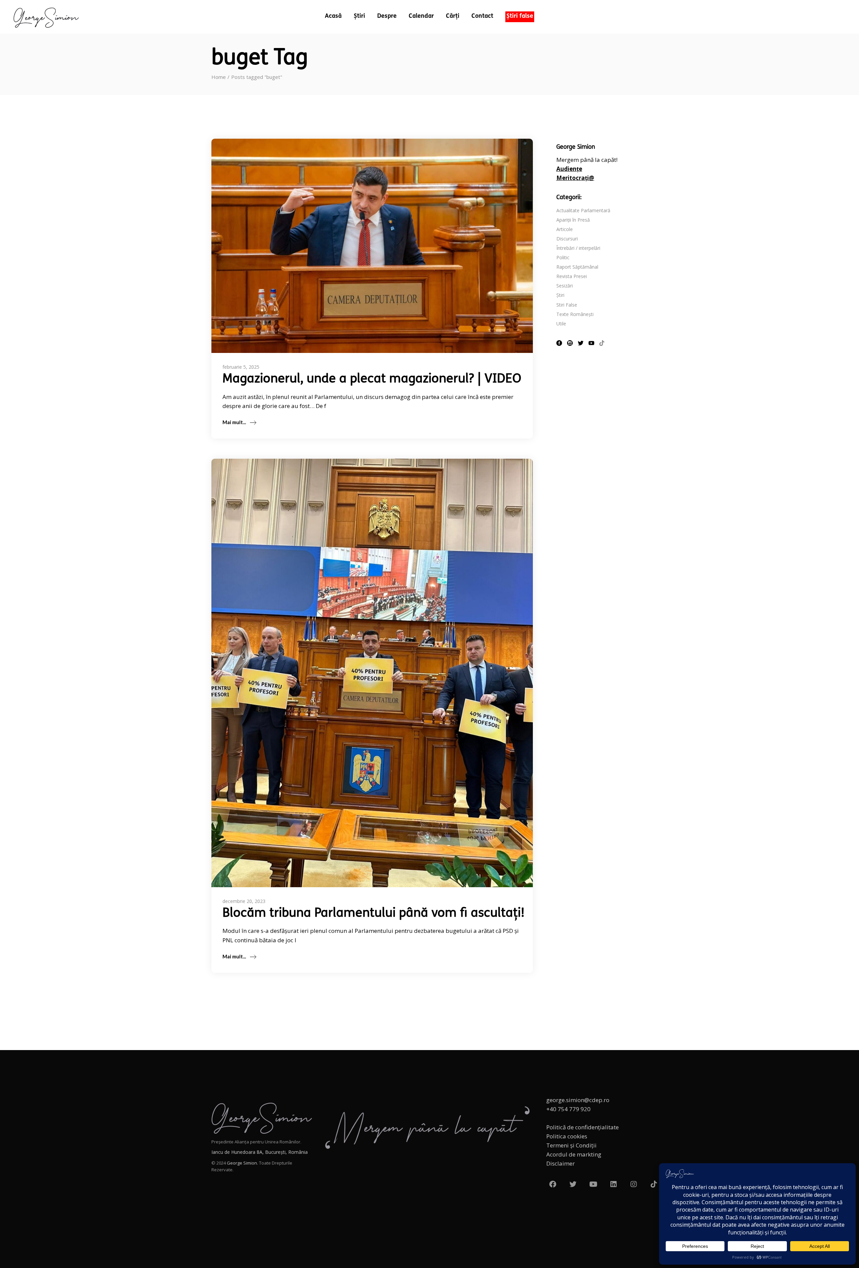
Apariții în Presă (573, 220)
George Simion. (242, 1163)
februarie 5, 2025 (240, 367)
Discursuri (567, 238)
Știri (560, 295)
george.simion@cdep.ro (577, 1100)
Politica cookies (566, 1136)
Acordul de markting (573, 1154)
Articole (564, 229)
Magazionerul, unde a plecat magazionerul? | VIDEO (371, 379)
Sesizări (564, 285)
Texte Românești (575, 314)
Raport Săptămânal (577, 267)
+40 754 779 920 (568, 1109)
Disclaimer (560, 1163)
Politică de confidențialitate (582, 1127)
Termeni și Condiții (571, 1145)
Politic (562, 257)
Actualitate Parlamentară (583, 210)
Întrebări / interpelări (578, 248)
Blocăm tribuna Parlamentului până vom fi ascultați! (373, 913)
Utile (561, 323)
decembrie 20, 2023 (243, 901)
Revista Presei (571, 276)
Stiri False (566, 305)
